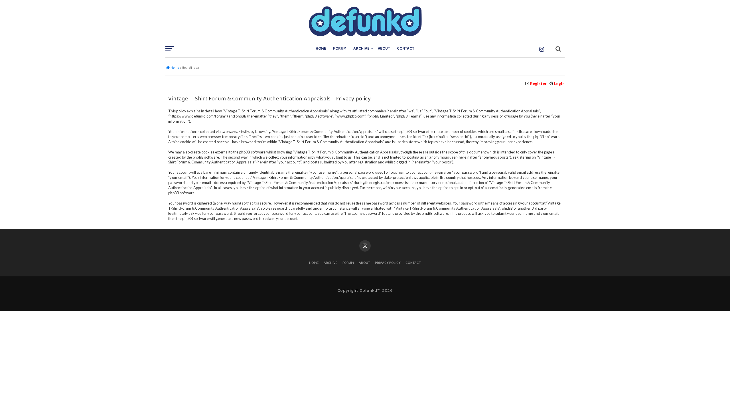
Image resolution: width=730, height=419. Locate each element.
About (384, 48)
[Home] (365, 21)
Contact (405, 48)
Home (321, 48)
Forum (339, 48)
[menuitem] (557, 83)
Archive (361, 48)
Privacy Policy (388, 263)
